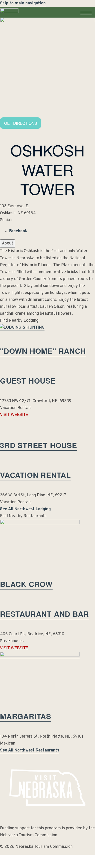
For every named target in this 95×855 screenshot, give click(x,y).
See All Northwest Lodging (25, 509)
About (7, 243)
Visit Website (14, 414)
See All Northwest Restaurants (29, 750)
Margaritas (25, 716)
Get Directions (20, 123)
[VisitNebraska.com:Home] (9, 17)
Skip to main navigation (23, 3)
